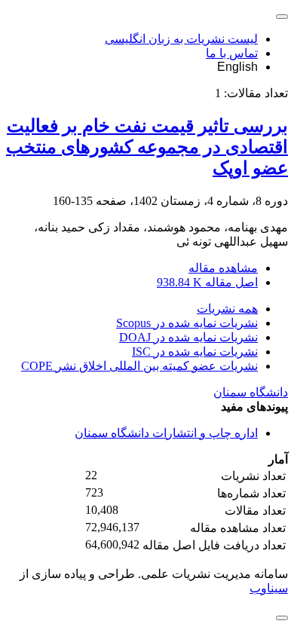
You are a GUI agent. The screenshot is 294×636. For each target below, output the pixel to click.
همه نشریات (227, 308)
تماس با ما (232, 53)
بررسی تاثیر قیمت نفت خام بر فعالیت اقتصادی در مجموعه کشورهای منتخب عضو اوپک (147, 147)
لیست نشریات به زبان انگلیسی (181, 38)
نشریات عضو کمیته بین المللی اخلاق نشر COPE (139, 365)
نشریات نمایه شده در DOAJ (188, 337)
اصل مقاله (207, 282)
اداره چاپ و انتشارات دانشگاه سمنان (166, 433)
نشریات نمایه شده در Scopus (187, 322)
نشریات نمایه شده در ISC (195, 351)
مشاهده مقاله (223, 267)
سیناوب (269, 588)
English (237, 66)
